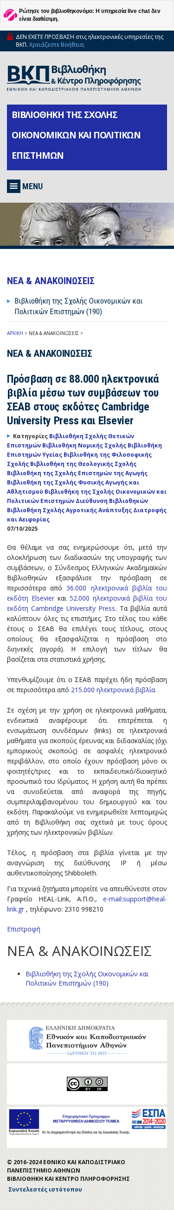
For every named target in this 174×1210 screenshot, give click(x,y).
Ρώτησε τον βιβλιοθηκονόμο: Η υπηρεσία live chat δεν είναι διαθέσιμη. (90, 15)
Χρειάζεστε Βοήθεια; (57, 45)
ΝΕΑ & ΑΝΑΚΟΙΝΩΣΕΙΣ (54, 333)
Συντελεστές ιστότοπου (45, 1189)
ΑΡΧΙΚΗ (15, 333)
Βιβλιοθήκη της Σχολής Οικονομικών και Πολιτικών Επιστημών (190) (87, 978)
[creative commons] (87, 1084)
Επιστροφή (23, 929)
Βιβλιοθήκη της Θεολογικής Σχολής (83, 464)
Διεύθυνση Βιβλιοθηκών (112, 501)
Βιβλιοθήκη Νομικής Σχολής (85, 445)
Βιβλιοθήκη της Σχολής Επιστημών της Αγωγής (77, 473)
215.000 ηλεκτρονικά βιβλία (113, 689)
